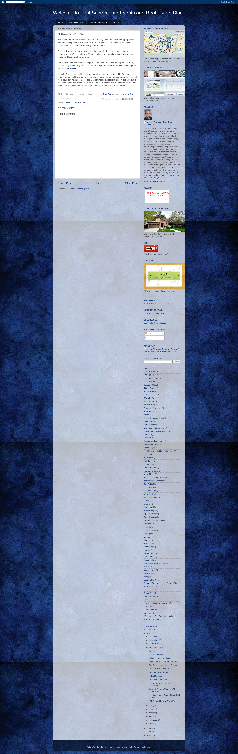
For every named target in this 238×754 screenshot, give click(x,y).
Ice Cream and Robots (158, 672)
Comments (152, 338)
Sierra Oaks (149, 590)
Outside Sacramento (153, 520)
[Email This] (121, 99)
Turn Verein (149, 610)
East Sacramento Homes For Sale (104, 22)
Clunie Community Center (155, 431)
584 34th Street (150, 398)
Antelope (148, 411)
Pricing (147, 534)
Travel (146, 606)
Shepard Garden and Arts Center (158, 583)
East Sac (68, 103)
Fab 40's (147, 461)
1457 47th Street (151, 378)
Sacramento (149, 570)
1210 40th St (149, 372)
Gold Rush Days (155, 654)
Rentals (147, 550)
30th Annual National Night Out (161, 701)
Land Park (148, 487)
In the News (149, 474)
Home (61, 22)
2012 (149, 728)
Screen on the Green (157, 680)
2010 (149, 735)
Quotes (147, 537)
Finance (147, 464)
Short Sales (149, 587)
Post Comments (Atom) (80, 189)
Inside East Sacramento (154, 477)
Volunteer (148, 613)
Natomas (148, 507)
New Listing (149, 510)
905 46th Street (150, 401)
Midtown (147, 504)
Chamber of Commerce (154, 428)
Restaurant (148, 553)
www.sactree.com (70, 68)
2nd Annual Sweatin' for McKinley (162, 662)
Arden (146, 415)
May (151, 713)
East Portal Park (151, 444)
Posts (149, 333)
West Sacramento (151, 619)
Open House (149, 514)
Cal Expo (148, 421)
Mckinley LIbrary (151, 491)
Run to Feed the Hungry (154, 563)
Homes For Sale (151, 471)
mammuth (128, 747)
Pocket (147, 527)
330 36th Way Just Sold (158, 669)
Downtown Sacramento (154, 441)
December (154, 637)
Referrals (148, 547)
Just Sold (148, 484)
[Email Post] (117, 99)
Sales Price (149, 573)
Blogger (147, 747)
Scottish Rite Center (152, 580)
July (151, 705)
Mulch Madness (155, 676)
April (151, 716)
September (154, 648)
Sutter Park (149, 593)
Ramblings (148, 540)
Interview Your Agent (153, 481)
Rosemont (148, 560)
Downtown (148, 438)
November (154, 640)
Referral (153, 303)
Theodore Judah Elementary (156, 603)
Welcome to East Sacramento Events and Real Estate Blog (118, 13)
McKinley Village (151, 497)
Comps (147, 435)
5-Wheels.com (150, 395)
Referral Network (76, 22)
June (151, 709)
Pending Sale (149, 524)
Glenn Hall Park (150, 468)
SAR (146, 577)
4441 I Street (149, 388)
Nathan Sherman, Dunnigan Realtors (159, 123)
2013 (149, 633)
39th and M (149, 385)
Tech (146, 600)
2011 (149, 732)
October (153, 644)
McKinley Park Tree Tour (159, 658)
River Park (148, 557)
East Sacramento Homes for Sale (118, 94)
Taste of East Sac (151, 596)
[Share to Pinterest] (132, 99)
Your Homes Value (156, 313)
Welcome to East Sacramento (157, 616)
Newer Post (64, 183)
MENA (146, 501)
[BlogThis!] (124, 99)
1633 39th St (149, 382)
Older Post (131, 183)
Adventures (149, 405)
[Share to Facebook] (129, 99)
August (152, 651)
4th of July (148, 392)
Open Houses (160, 323)
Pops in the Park (151, 530)
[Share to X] (126, 99)
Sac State (148, 567)
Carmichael (149, 425)
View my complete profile (155, 181)
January (153, 724)
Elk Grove (148, 454)
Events (147, 458)
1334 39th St (149, 375)
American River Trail (152, 408)
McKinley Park (101, 40)
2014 (149, 630)
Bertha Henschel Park (153, 418)
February (153, 720)
